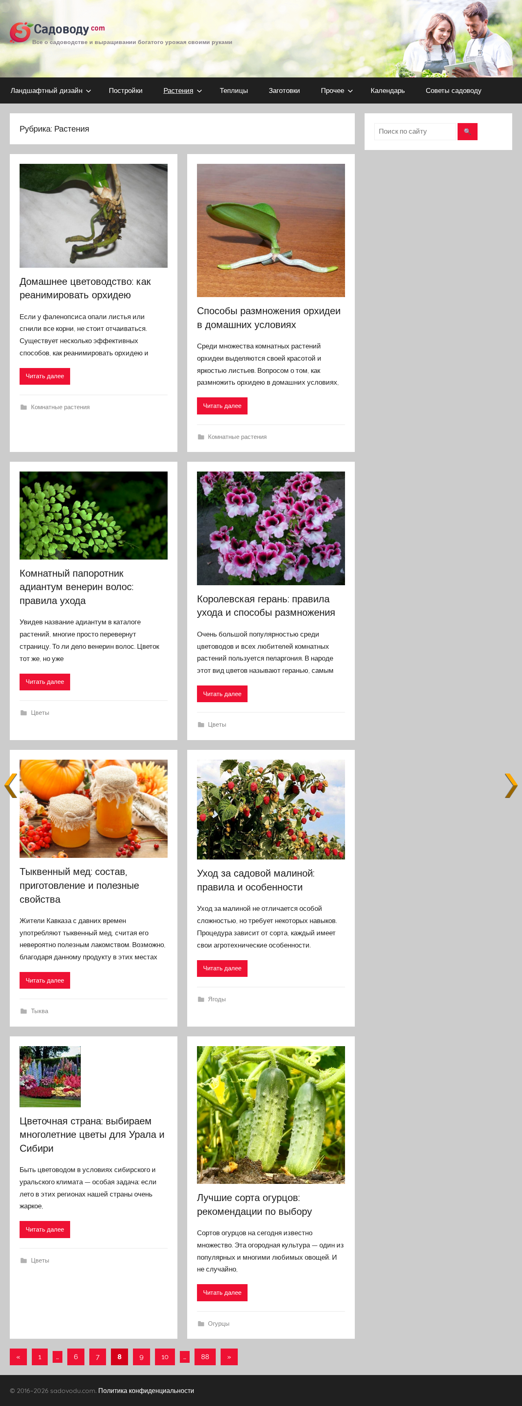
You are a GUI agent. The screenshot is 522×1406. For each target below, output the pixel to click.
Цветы (40, 712)
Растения (178, 90)
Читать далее (45, 376)
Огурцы (219, 1323)
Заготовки (284, 90)
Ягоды (217, 999)
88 (205, 1357)
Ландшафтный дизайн (46, 90)
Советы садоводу (454, 90)
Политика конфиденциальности (146, 1390)
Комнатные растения (60, 407)
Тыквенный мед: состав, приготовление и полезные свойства (79, 885)
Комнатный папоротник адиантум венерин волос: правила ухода (76, 586)
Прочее (332, 90)
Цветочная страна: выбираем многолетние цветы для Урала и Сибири (92, 1134)
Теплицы (234, 90)
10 (164, 1357)
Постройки (126, 90)
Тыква (39, 1011)
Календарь (388, 90)
